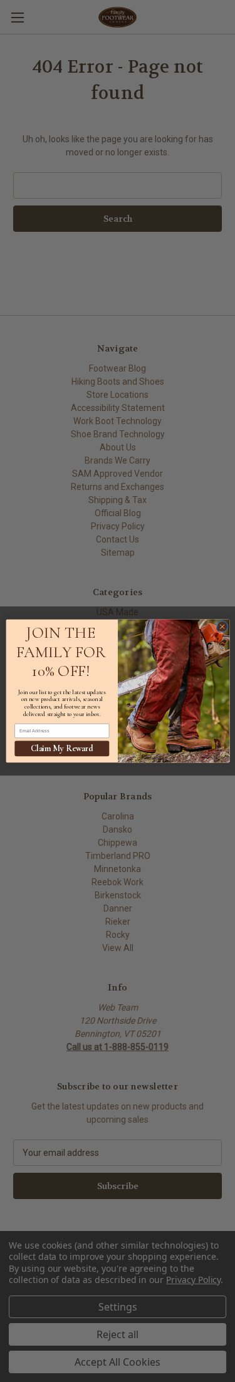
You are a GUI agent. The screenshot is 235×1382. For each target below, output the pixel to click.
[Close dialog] (222, 626)
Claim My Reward (62, 748)
